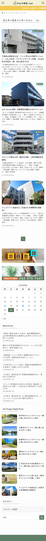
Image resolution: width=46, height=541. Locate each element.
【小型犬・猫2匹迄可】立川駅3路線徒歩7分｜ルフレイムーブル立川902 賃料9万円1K (22, 398)
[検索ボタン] (43, 3)
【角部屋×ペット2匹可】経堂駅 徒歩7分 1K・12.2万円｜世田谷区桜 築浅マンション (21, 357)
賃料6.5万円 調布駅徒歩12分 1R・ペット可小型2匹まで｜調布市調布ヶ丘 (22, 347)
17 (5, 306)
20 (23, 306)
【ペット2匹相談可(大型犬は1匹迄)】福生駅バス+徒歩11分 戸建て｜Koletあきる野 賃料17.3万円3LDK (22, 387)
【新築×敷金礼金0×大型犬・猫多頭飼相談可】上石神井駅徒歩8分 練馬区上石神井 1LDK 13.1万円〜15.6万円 (22, 337)
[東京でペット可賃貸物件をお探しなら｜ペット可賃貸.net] (23, 3)
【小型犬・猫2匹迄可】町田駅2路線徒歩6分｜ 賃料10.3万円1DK (22, 376)
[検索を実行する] (41, 517)
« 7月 (4, 318)
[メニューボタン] (3, 3)
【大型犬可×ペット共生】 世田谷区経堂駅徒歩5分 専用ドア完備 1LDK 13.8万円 (22, 367)
